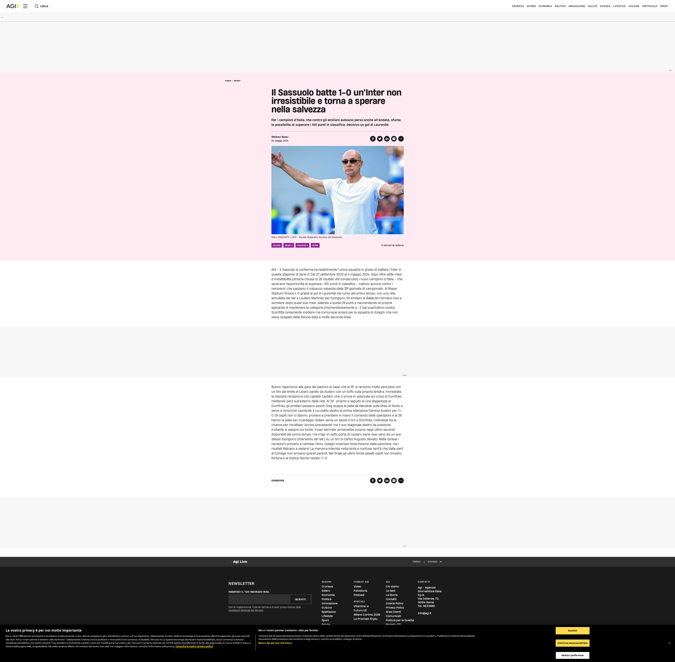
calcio (277, 245)
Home (228, 80)
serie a (289, 245)
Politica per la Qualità (400, 620)
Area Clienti (393, 611)
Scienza (605, 6)
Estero (531, 6)
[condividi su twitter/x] (380, 139)
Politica (560, 6)
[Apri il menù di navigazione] (25, 6)
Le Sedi (390, 590)
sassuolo (302, 245)
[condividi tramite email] (394, 139)
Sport (664, 6)
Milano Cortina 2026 (367, 614)
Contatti (391, 599)
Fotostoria (360, 590)
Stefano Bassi (279, 137)
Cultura (634, 6)
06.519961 (429, 606)
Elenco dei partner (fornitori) (275, 643)
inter (315, 245)
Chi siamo (392, 586)
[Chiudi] (669, 643)
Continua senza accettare (573, 643)
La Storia (391, 595)
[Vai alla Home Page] (13, 6)
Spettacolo (649, 6)
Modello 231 (393, 624)
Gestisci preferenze (572, 655)
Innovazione (576, 6)
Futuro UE (360, 610)
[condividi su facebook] (373, 139)
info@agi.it (424, 613)
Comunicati (393, 616)
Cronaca (518, 6)
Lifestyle (619, 6)
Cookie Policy (394, 603)
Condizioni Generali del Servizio (246, 610)
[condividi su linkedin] (387, 139)
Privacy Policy (395, 607)
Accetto (572, 630)
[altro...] (401, 139)
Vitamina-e (361, 606)
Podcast (359, 595)
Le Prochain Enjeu (366, 619)
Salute (592, 6)
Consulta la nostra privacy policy (194, 646)
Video (357, 586)
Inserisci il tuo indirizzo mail (249, 592)
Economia (545, 6)
